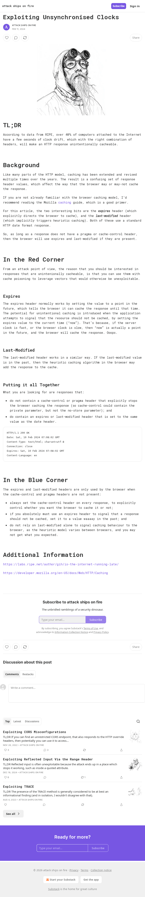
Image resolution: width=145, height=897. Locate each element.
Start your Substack (63, 879)
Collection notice (101, 870)
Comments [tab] (12, 674)
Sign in (135, 6)
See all (10, 814)
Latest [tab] (17, 721)
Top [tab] (7, 721)
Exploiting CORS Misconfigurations (34, 732)
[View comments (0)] (16, 37)
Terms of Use (90, 628)
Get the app (91, 879)
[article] (72, 741)
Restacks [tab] (27, 674)
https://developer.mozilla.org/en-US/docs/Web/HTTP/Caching (55, 573)
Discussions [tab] (32, 721)
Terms (84, 870)
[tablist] (19, 674)
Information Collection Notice (71, 632)
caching (64, 202)
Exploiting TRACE (18, 786)
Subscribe (119, 6)
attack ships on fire (24, 25)
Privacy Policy (101, 632)
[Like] (7, 37)
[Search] (138, 721)
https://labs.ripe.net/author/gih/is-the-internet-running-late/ (61, 564)
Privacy (73, 870)
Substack (53, 889)
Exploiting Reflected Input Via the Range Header (48, 759)
